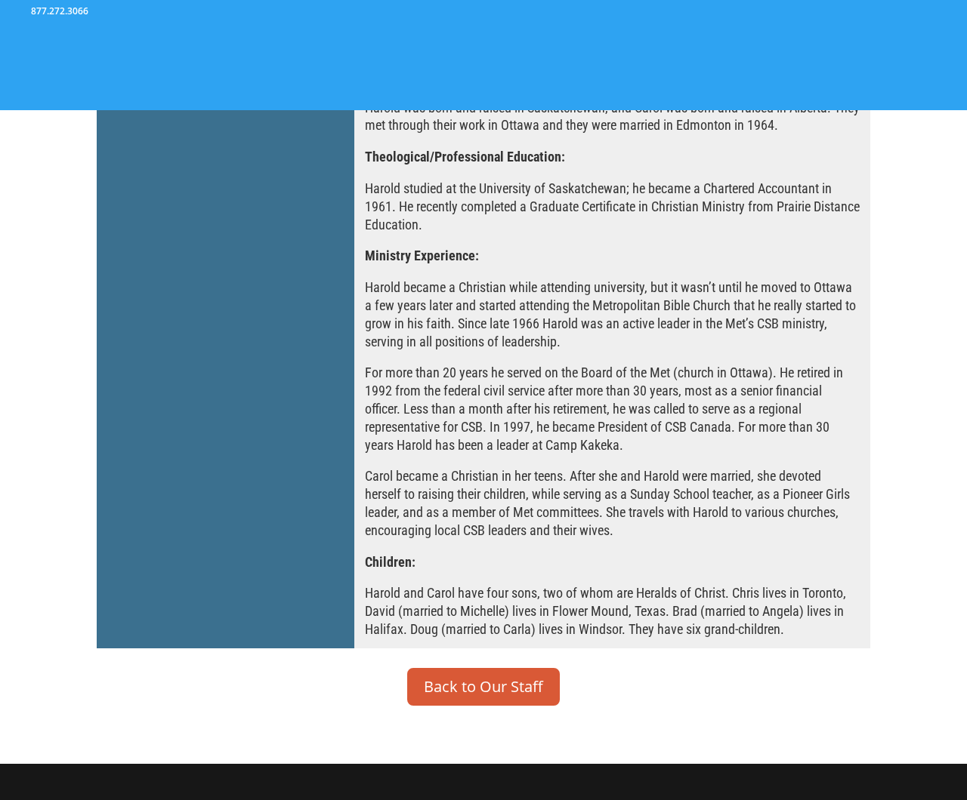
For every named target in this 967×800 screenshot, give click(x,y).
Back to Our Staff (483, 686)
